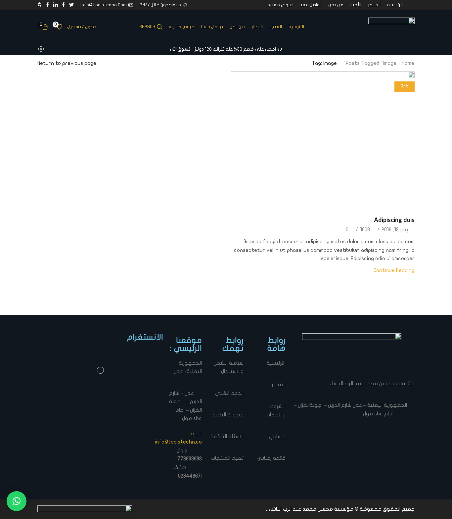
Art (404, 86)
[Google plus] (47, 5)
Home (408, 63)
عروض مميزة (280, 4)
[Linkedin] (55, 5)
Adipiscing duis (394, 219)
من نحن (335, 4)
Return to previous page (66, 63)
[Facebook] (63, 5)
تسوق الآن (180, 49)
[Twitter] (71, 5)
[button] (16, 501)
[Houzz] (39, 5)
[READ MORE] (322, 139)
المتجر (374, 4)
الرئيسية (395, 4)
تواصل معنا (310, 4)
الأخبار (355, 4)
